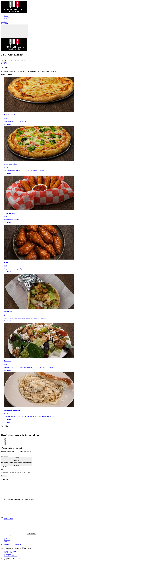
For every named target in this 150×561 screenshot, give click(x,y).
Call (5, 22)
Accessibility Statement (10, 556)
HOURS (4, 62)
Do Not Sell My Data (10, 551)
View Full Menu (5, 422)
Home (6, 16)
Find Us (6, 19)
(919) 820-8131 (8, 519)
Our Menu (7, 17)
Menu (2, 22)
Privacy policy (8, 552)
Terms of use (7, 554)
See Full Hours (31, 533)
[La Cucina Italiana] (14, 13)
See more (3, 475)
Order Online (4, 23)
